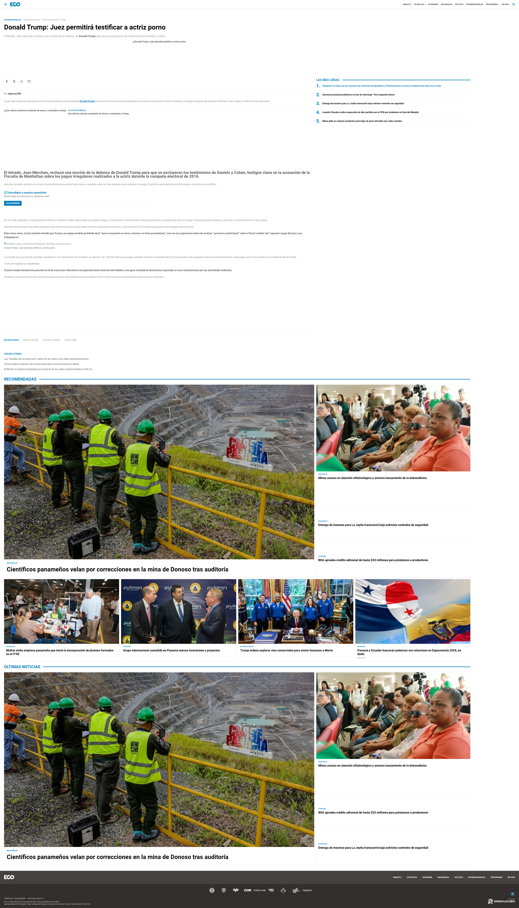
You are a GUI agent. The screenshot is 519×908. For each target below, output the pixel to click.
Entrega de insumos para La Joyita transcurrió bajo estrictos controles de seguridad (363, 103)
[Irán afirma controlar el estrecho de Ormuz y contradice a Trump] (35, 110)
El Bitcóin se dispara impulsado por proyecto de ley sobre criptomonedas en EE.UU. (48, 369)
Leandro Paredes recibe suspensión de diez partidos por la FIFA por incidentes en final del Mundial (370, 112)
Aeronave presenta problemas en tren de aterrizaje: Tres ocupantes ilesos (358, 94)
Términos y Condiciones (15, 898)
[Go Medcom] (259, 892)
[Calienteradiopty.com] (283, 892)
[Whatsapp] (21, 81)
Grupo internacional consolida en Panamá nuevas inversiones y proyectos (171, 650)
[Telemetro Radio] (295, 892)
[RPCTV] (224, 892)
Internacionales (474, 4)
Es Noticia (419, 4)
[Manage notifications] (512, 894)
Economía (433, 4)
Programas (492, 4)
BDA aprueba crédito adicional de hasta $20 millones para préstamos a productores (373, 560)
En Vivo (505, 4)
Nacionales (446, 4)
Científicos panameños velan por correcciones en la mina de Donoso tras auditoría (117, 569)
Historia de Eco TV (36, 898)
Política (459, 4)
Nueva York (71, 340)
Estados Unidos (51, 340)
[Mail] (29, 81)
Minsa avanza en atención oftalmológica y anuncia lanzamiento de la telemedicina (372, 478)
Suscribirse (13, 203)
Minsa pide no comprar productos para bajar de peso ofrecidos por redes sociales (362, 121)
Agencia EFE (14, 93)
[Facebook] (6, 81)
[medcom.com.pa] (307, 892)
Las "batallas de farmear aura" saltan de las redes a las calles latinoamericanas (46, 358)
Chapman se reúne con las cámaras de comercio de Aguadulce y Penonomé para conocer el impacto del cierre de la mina (381, 86)
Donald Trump (87, 101)
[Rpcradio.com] (271, 892)
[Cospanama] (248, 892)
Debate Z (407, 4)
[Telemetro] (212, 892)
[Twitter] (14, 81)
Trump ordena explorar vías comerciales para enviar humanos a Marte (41, 364)
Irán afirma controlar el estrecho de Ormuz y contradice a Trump (98, 113)
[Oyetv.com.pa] (236, 892)
